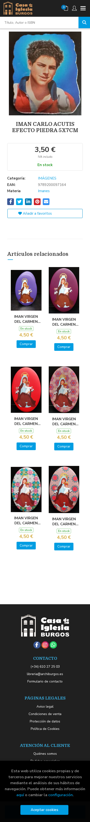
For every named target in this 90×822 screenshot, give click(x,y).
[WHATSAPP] (53, 645)
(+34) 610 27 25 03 (45, 666)
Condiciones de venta (45, 714)
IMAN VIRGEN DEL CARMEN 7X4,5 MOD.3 (26, 421)
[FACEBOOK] (37, 645)
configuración (60, 795)
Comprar (26, 344)
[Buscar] (84, 22)
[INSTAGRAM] (45, 645)
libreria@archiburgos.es (45, 674)
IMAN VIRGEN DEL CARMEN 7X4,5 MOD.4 (64, 421)
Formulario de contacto (45, 681)
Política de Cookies (45, 729)
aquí (20, 795)
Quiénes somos (45, 753)
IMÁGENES (47, 178)
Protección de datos (45, 721)
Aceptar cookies (44, 809)
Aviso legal (45, 706)
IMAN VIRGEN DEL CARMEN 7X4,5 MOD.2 (64, 322)
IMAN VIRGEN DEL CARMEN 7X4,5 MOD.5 (26, 520)
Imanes (44, 191)
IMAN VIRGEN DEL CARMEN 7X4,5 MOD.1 (26, 319)
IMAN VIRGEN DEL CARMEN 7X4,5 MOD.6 (64, 521)
